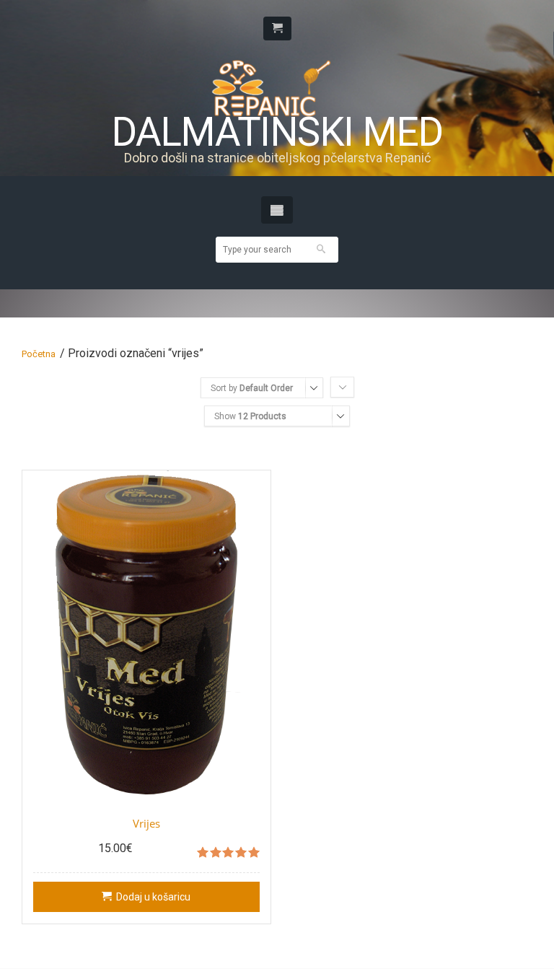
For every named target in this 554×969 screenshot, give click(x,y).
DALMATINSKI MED (276, 132)
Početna (39, 353)
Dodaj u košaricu (153, 897)
